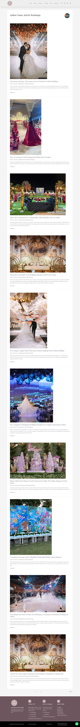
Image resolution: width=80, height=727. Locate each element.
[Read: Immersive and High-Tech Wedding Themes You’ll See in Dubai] (38, 253)
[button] (76, 723)
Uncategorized (21, 220)
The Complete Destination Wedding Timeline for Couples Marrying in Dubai (38, 425)
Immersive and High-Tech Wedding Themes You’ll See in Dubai (33, 275)
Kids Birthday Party (22, 485)
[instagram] (65, 3)
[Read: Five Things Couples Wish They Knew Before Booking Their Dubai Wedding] (28, 320)
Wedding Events (21, 83)
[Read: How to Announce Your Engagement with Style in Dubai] (25, 127)
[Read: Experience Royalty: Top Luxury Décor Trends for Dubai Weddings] (28, 51)
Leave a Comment (13, 83)
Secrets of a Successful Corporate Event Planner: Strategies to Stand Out (36, 674)
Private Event (27, 676)
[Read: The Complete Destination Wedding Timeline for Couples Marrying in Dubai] (31, 395)
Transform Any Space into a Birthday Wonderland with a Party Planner (36, 557)
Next (71, 691)
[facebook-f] (62, 3)
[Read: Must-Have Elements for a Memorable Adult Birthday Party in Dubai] (38, 194)
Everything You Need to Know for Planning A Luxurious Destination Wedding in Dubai (39, 615)
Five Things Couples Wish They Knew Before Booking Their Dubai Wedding (37, 351)
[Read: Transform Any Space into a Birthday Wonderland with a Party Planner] (31, 527)
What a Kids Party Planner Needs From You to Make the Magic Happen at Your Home (38, 482)
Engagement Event (22, 159)
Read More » (12, 92)
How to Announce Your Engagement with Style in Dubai (30, 157)
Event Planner (21, 676)
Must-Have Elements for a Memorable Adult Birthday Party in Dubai (35, 217)
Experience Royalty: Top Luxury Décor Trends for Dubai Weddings (34, 81)
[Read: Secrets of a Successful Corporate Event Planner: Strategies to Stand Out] (38, 652)
